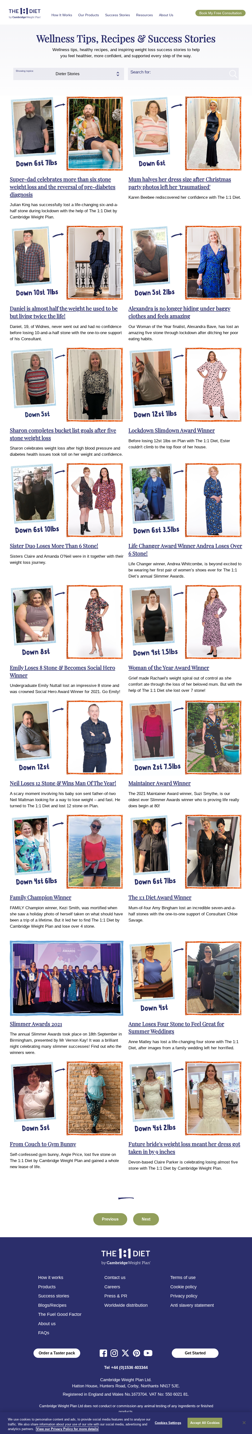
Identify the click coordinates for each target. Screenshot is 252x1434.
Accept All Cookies (205, 1422)
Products (47, 1286)
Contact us (115, 1277)
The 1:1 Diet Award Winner (159, 897)
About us (47, 1323)
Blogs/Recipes (52, 1305)
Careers (112, 1286)
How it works (50, 1277)
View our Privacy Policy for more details (67, 1429)
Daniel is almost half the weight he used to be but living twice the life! (64, 312)
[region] (126, 1423)
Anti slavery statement (192, 1305)
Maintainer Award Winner (159, 783)
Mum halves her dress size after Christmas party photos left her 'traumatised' (179, 182)
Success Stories (117, 15)
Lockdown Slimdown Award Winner (171, 430)
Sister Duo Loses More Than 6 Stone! (54, 545)
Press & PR (115, 1295)
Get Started (195, 1353)
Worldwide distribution (126, 1305)
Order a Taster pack (57, 1353)
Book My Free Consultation (220, 13)
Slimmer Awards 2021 (36, 1023)
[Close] (244, 1422)
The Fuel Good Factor (59, 1314)
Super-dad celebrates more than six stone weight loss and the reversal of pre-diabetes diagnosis (62, 186)
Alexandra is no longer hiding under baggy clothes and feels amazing (179, 312)
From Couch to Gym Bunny (43, 1144)
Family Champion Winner (40, 897)
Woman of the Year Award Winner (168, 667)
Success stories (53, 1295)
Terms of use (183, 1277)
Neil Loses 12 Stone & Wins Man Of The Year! (63, 783)
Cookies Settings (168, 1422)
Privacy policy (183, 1295)
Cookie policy (183, 1286)
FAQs (43, 1332)
